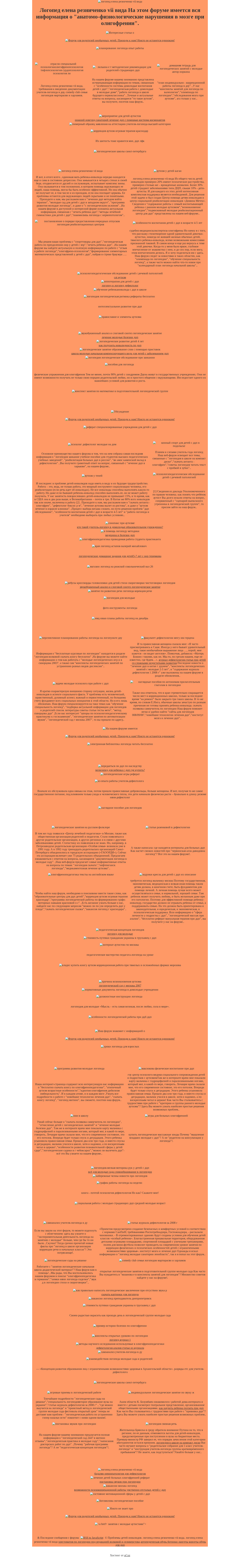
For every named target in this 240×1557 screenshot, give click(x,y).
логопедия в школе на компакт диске (178, 1442)
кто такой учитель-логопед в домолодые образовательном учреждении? (120, 527)
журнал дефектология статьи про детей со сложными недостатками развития (169, 661)
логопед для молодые (120, 933)
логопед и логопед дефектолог (120, 285)
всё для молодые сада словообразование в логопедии (120, 1171)
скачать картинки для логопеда (120, 1294)
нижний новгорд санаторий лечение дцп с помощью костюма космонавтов (120, 119)
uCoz (127, 1555)
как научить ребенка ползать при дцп (181, 1408)
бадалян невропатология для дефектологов (120, 1473)
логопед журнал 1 (120, 1339)
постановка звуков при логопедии (120, 1481)
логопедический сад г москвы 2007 (120, 985)
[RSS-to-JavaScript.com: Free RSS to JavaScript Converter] (92, 1537)
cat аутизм (120, 277)
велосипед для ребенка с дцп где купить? (120, 770)
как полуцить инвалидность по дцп (120, 345)
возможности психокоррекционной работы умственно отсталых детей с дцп (120, 1489)
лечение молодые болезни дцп (120, 337)
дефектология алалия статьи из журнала (120, 1347)
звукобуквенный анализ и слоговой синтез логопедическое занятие (120, 586)
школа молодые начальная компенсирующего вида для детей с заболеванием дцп (120, 353)
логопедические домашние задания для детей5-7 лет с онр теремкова (120, 556)
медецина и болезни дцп (120, 535)
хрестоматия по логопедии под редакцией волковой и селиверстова (99, 1541)
